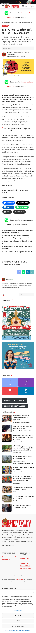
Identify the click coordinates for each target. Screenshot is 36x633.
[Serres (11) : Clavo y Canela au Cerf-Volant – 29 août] (7, 508)
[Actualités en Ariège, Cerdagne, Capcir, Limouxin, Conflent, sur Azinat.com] (12, 6)
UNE (30, 431)
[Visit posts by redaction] (4, 54)
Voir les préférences (18, 626)
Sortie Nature (16, 501)
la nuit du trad (22, 262)
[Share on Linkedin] (28, 272)
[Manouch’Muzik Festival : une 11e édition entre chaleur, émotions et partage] (7, 438)
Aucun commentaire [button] (27, 294)
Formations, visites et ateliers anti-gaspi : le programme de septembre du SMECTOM (22, 478)
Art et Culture (16, 422)
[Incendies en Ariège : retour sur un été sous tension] (7, 459)
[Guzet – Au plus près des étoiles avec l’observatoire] (7, 428)
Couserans (15, 431)
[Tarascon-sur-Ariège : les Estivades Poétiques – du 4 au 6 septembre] (7, 418)
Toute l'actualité (17, 461)
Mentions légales (26, 568)
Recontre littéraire (25, 422)
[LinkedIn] (26, 391)
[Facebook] (10, 382)
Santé (14, 491)
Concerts (15, 510)
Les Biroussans (6, 264)
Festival (5, 25)
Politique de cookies (10, 630)
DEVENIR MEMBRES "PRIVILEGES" (15, 406)
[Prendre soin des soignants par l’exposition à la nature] (7, 489)
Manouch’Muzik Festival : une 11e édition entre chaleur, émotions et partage (23, 437)
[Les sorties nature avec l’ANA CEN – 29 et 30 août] (7, 498)
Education (15, 452)
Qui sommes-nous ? (9, 557)
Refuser (18, 621)
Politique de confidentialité (23, 630)
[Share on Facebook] (19, 272)
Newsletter (6, 559)
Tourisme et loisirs (23, 431)
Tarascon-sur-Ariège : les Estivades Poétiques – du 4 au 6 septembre (22, 417)
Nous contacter (7, 562)
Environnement (16, 483)
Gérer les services (17, 610)
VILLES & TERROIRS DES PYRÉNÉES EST (23, 463)
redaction (9, 52)
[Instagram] (26, 382)
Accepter (18, 615)
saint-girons (16, 264)
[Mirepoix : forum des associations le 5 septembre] (7, 470)
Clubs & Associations (18, 442)
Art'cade (14, 262)
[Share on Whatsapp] (23, 272)
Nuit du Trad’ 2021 (8, 197)
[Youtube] (10, 391)
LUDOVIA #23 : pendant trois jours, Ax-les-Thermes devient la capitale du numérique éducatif (23, 448)
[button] (33, 592)
